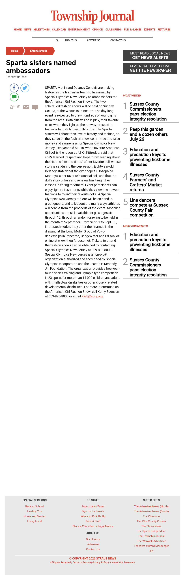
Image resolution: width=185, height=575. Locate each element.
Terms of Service (81, 562)
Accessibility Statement (122, 562)
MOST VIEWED (132, 95)
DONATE (170, 4)
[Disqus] (63, 349)
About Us (71, 40)
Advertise (93, 40)
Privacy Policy (100, 562)
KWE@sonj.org (92, 296)
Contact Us (118, 40)
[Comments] (14, 96)
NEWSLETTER (150, 4)
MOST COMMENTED (135, 226)
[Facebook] (14, 88)
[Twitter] (24, 88)
